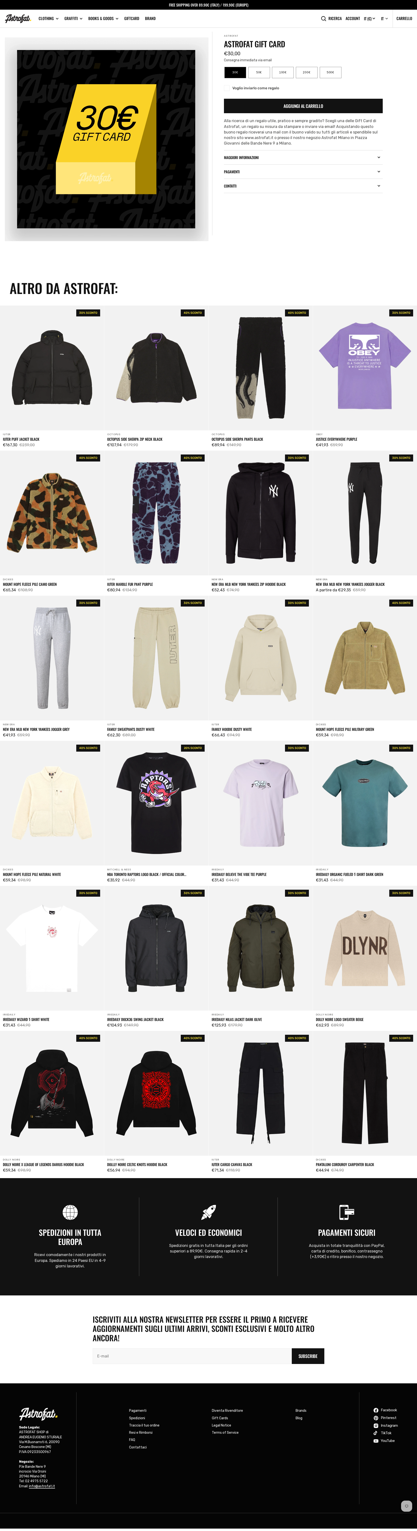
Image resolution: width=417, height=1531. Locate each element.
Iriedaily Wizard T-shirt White (26, 1019)
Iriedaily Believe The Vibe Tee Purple (239, 874)
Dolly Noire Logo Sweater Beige (339, 1019)
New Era (217, 579)
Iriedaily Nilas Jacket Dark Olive (237, 1019)
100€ (286, 74)
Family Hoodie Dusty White (232, 729)
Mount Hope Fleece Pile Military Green (345, 729)
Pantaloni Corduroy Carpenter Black (345, 1164)
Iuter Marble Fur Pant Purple (130, 584)
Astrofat (231, 36)
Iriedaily (218, 869)
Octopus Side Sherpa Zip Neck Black (134, 439)
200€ (310, 74)
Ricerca (335, 18)
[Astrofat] (18, 18)
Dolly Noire (324, 1014)
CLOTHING (46, 18)
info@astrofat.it (42, 1486)
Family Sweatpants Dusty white (130, 729)
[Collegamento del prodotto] (52, 378)
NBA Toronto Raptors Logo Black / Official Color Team (145, 874)
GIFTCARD (131, 18)
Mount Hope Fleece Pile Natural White (32, 874)
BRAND (150, 18)
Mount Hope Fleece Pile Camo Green (30, 584)
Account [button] (353, 18)
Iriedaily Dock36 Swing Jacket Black (135, 1019)
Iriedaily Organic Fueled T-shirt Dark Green (349, 874)
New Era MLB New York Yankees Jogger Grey (36, 729)
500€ (334, 74)
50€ (263, 74)
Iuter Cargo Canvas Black (232, 1164)
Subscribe (308, 1356)
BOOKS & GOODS (101, 18)
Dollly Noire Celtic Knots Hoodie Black (137, 1164)
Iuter (7, 434)
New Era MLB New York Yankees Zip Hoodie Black (249, 584)
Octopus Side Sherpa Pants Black (237, 439)
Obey (319, 434)
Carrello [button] (404, 18)
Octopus (113, 434)
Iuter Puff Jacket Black (21, 439)
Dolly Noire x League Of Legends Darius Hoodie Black (43, 1164)
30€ (239, 74)
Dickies (8, 579)
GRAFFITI (71, 18)
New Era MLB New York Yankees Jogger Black (350, 584)
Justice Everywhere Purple (336, 439)
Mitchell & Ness (119, 869)
